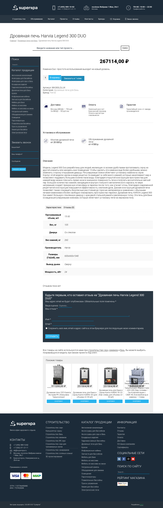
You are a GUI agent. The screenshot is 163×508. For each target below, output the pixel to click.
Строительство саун (54, 428)
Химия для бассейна (19, 129)
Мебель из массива (19, 105)
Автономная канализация (22, 75)
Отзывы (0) (69, 207)
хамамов (113, 350)
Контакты (89, 19)
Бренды (101, 19)
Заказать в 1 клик (73, 78)
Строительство (19, 19)
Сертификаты (123, 447)
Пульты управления (19, 126)
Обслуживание (37, 19)
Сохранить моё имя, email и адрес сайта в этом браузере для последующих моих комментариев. (96, 328)
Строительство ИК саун (56, 441)
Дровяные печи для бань (27, 41)
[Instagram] (128, 459)
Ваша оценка (51, 305)
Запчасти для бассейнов (21, 99)
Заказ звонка (132, 19)
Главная (13, 41)
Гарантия (121, 434)
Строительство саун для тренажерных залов (56, 445)
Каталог (51, 19)
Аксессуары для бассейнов (22, 78)
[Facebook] (124, 459)
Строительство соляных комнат (59, 453)
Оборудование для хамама (22, 114)
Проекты (64, 19)
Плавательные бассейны (21, 123)
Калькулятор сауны (54, 431)
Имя (48, 319)
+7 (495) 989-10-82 (20, 445)
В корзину (55, 77)
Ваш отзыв (51, 309)
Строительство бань (54, 434)
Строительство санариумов (57, 450)
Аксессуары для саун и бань (22, 81)
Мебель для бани (18, 102)
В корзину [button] (59, 401)
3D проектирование (54, 456)
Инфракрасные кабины (21, 96)
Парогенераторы (18, 120)
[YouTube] (133, 459)
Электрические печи (19, 132)
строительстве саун (98, 350)
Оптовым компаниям (126, 444)
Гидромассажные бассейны (22, 87)
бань (122, 350)
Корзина (116, 19)
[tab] (53, 207)
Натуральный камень (20, 111)
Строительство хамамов (56, 437)
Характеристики (53, 207)
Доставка (121, 441)
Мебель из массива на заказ (23, 108)
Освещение (16, 117)
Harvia (53, 92)
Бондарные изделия (19, 84)
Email (48, 324)
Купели (14, 93)
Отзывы (76, 19)
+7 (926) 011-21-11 (20, 448)
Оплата (120, 437)
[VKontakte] (119, 459)
